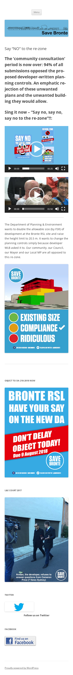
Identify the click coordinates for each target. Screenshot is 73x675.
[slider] (33, 168)
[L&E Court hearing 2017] (36, 581)
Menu (37, 12)
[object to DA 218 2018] (36, 476)
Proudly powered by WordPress (22, 668)
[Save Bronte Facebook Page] (20, 644)
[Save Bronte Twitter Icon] (19, 610)
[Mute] (57, 168)
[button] (36, 149)
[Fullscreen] (63, 168)
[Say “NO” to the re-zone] (36, 352)
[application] (36, 149)
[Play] (10, 168)
